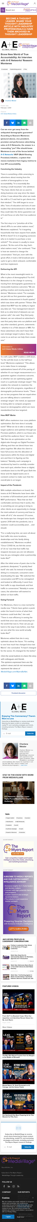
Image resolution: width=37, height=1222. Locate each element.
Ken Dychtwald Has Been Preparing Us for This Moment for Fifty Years (18, 1116)
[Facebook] (7, 123)
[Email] (24, 123)
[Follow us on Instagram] (14, 1186)
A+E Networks (7, 154)
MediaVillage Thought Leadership (12, 1175)
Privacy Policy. (12, 1212)
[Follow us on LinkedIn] (9, 1186)
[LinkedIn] (18, 123)
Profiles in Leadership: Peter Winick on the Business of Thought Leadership (21, 946)
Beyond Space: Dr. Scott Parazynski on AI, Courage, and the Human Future (16, 1086)
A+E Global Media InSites (8, 114)
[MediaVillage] (18, 3)
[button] (34, 3)
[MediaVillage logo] (18, 1161)
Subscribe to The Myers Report (11, 1173)
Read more (20, 1217)
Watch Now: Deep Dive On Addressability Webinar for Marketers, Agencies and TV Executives (22, 956)
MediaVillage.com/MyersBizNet (14, 672)
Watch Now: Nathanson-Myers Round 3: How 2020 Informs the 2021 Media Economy (22, 966)
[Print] (30, 123)
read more (24, 765)
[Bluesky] (13, 123)
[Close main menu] (33, 1198)
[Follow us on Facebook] (4, 1186)
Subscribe (30, 733)
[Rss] (18, 1186)
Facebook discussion (18, 693)
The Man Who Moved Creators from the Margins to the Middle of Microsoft (18, 1056)
